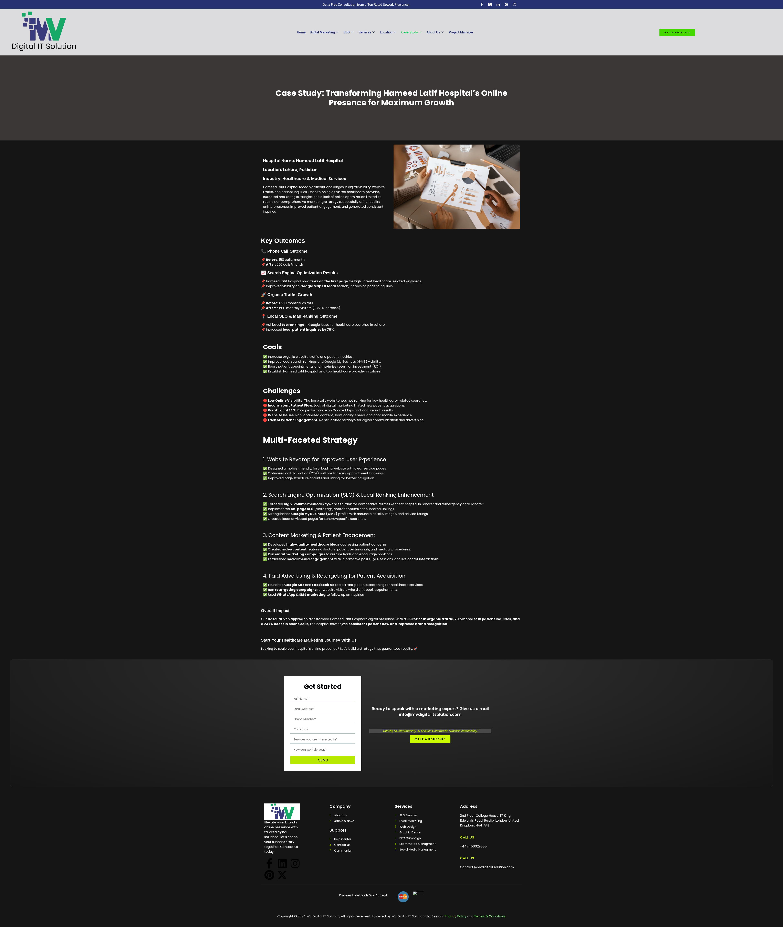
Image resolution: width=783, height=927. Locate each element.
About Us (433, 32)
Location (386, 32)
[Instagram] (514, 5)
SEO (347, 32)
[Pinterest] (269, 875)
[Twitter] (490, 5)
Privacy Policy (455, 916)
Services (364, 32)
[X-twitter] (282, 875)
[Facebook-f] (269, 863)
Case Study (409, 32)
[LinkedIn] (498, 5)
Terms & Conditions (490, 916)
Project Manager (461, 32)
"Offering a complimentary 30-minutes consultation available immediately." (430, 731)
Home (301, 32)
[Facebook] (482, 5)
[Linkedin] (282, 863)
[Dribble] (506, 5)
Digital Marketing (322, 32)
